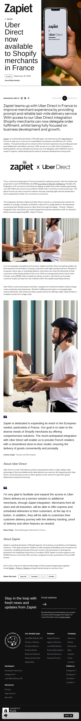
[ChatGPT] (22, 98)
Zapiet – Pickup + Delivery (19, 568)
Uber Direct (66, 139)
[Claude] (25, 98)
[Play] (64, 98)
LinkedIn (51, 576)
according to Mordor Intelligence (51, 184)
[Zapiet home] (5, 715)
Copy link (23, 576)
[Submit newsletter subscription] (44, 604)
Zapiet (6, 139)
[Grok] (28, 98)
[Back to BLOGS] (6, 19)
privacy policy (65, 617)
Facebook (34, 576)
